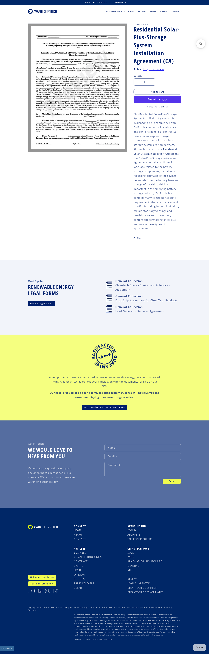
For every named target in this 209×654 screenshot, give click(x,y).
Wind (130, 557)
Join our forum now (42, 583)
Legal (78, 570)
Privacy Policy (94, 607)
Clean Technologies (88, 557)
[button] (115, 11)
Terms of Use (79, 607)
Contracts (81, 561)
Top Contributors (140, 539)
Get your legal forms (42, 577)
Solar (78, 588)
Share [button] (140, 238)
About (78, 534)
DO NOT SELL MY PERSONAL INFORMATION (93, 639)
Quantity (138, 75)
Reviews (132, 579)
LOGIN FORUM (119, 2)
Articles (80, 548)
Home (77, 530)
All (129, 570)
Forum (131, 530)
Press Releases (84, 583)
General (133, 565)
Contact (80, 539)
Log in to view (153, 69)
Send (172, 481)
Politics (79, 579)
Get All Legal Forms (41, 303)
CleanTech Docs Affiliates (145, 592)
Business (80, 552)
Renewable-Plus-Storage (144, 561)
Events (78, 565)
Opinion (79, 574)
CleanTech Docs (138, 548)
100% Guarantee (138, 583)
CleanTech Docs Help (142, 588)
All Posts (133, 534)
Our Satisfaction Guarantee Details (104, 407)
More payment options (157, 106)
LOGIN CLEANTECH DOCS (95, 2)
